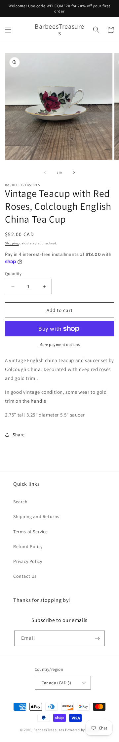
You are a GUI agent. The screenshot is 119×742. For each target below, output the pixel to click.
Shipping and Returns (36, 516)
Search (20, 502)
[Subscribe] (97, 638)
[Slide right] (74, 172)
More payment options (59, 344)
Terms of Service (30, 532)
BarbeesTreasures (48, 729)
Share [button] (19, 435)
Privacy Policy (27, 561)
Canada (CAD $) (56, 683)
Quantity (13, 273)
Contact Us (25, 576)
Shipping (12, 243)
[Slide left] (45, 172)
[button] (8, 29)
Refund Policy (28, 546)
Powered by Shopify (82, 729)
